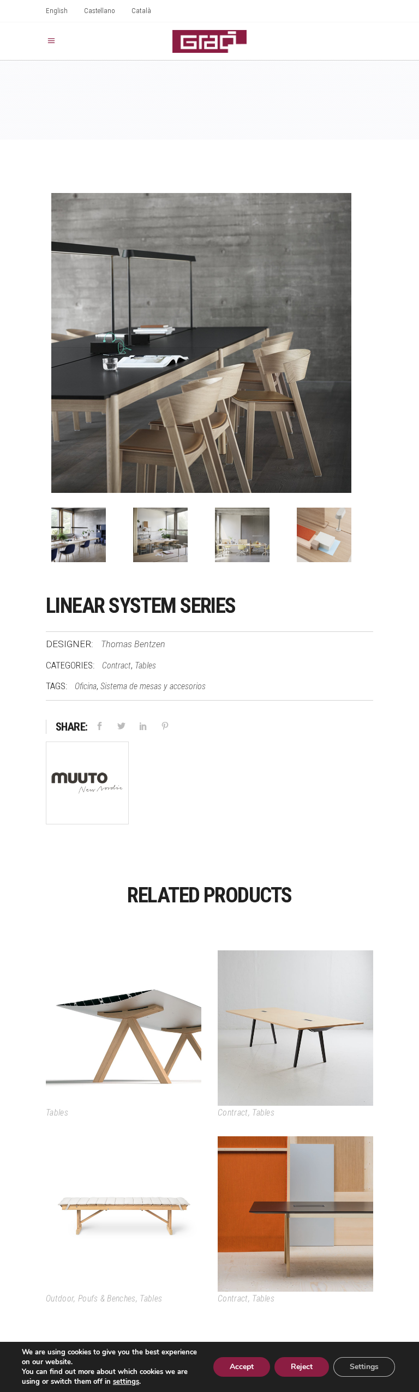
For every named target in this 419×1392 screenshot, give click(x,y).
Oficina (86, 686)
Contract (116, 665)
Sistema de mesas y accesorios (153, 686)
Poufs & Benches (107, 1298)
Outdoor (60, 1298)
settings (126, 1382)
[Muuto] (87, 785)
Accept (242, 1366)
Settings (364, 1366)
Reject (302, 1366)
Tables (145, 665)
